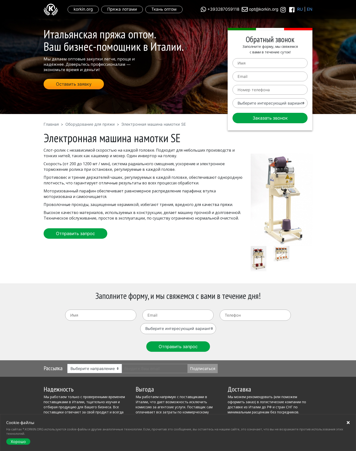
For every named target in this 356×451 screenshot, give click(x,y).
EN (309, 9)
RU (300, 9)
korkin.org (83, 9)
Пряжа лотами (122, 9)
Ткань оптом (164, 9)
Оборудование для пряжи (90, 124)
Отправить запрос (75, 233)
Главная (51, 124)
